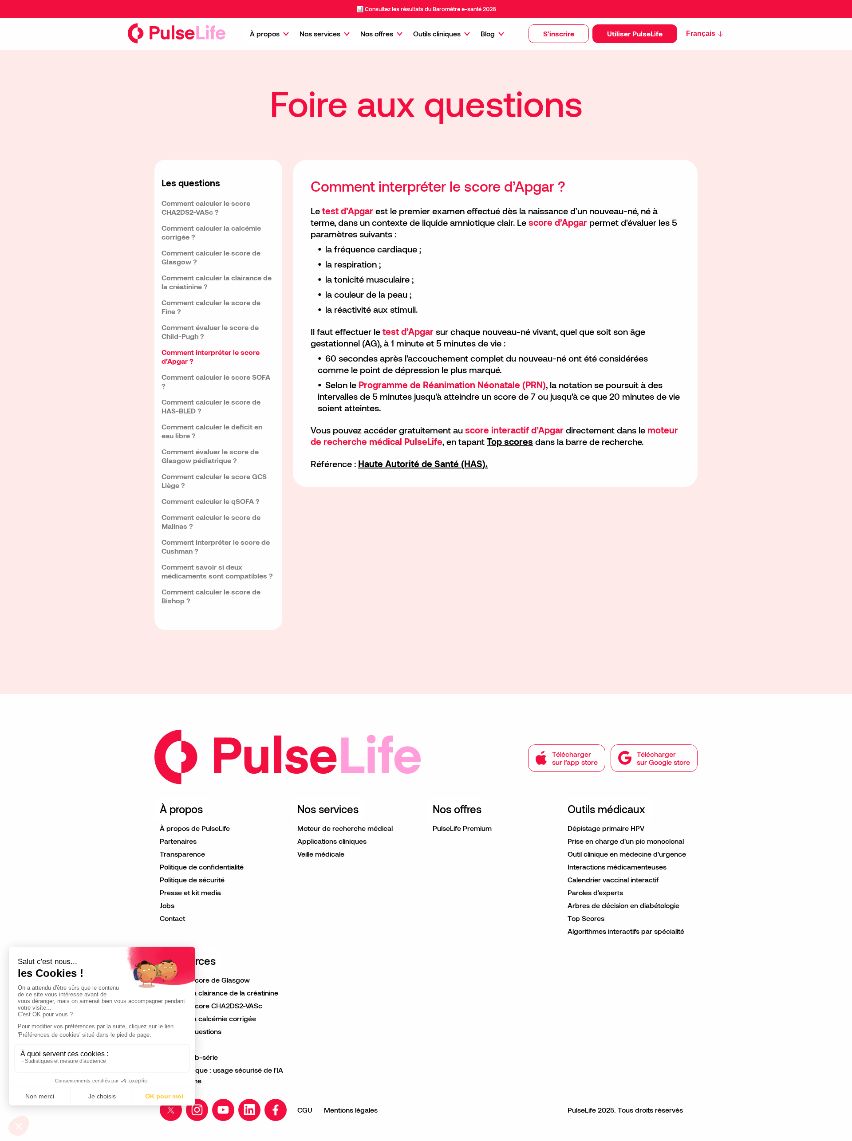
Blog (488, 33)
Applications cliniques (332, 841)
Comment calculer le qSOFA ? (211, 501)
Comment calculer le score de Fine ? (211, 306)
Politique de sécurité (192, 879)
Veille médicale (320, 854)
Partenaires (178, 841)
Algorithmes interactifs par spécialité (626, 931)
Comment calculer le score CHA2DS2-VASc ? (206, 207)
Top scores (510, 441)
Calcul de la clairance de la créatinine (219, 992)
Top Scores (586, 918)
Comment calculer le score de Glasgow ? (211, 257)
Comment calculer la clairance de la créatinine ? (217, 282)
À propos (265, 33)
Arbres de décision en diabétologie (623, 905)
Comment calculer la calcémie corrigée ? (211, 232)
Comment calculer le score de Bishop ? (211, 596)
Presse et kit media (190, 892)
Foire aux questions (190, 1031)
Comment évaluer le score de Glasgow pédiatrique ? (210, 455)
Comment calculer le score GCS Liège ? (214, 480)
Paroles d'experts (595, 892)
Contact (172, 918)
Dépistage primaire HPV (606, 828)
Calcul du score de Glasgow (205, 980)
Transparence (182, 854)
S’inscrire (558, 33)
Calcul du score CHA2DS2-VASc (211, 1005)
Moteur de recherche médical (345, 828)
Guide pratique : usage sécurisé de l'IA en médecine (221, 1075)
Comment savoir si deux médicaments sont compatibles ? (217, 571)
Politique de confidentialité (202, 866)
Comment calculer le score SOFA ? (216, 381)
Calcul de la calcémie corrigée (208, 1018)
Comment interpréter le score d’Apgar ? (211, 356)
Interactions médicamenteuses (617, 866)
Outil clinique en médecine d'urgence (627, 854)
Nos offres (376, 33)
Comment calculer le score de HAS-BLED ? (211, 406)
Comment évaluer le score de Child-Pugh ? (210, 331)
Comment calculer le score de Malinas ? (211, 521)
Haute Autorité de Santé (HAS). (423, 463)
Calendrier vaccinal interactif (613, 879)
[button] (559, 33)
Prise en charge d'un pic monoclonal (626, 841)
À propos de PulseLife (195, 828)
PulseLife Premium (462, 828)
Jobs (167, 905)
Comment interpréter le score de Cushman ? (216, 546)
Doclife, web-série (189, 1057)
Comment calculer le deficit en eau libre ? (212, 431)
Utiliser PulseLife (635, 33)
